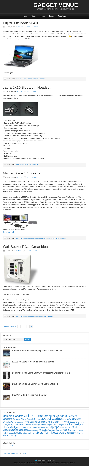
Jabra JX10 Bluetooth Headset (26, 87)
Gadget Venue (55, 5)
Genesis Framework (53, 463)
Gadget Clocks (44, 422)
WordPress (65, 463)
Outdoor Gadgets (33, 430)
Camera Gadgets (13, 415)
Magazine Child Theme (35, 463)
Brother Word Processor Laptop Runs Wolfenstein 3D (37, 351)
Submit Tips (7, 453)
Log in (72, 463)
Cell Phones (33, 416)
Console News (19, 419)
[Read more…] (8, 232)
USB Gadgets (66, 432)
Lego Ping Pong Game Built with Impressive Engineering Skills (41, 373)
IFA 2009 (23, 427)
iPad (29, 427)
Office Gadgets (39, 79)
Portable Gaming (55, 430)
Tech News (62, 16)
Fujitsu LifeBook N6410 (21, 23)
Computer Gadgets (23, 238)
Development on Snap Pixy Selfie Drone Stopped (35, 384)
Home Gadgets (11, 427)
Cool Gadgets (21, 79)
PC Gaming (43, 430)
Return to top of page (46, 460)
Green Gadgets (58, 425)
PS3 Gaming (69, 430)
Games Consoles (23, 424)
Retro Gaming (79, 430)
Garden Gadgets (46, 425)
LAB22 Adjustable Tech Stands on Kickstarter (33, 362)
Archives (24, 453)
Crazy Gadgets (73, 419)
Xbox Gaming (10, 435)
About (33, 16)
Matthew (19, 27)
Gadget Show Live (77, 422)
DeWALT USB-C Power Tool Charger (29, 395)
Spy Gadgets (29, 433)
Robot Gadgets (9, 433)
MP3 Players (66, 427)
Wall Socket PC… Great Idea (25, 247)
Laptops (30, 79)
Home (25, 16)
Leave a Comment (32, 27)
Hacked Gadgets (74, 424)
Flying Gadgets (30, 422)
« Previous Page (10, 326)
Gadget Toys (9, 424)
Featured (20, 422)
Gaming (36, 424)
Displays (44, 238)
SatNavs (20, 433)
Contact (42, 16)
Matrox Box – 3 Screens (21, 173)
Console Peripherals (35, 419)
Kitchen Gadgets (40, 427)
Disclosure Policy (9, 446)
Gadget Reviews (61, 422)
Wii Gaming (79, 433)
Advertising (16, 453)
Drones (16, 422)
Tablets (51, 16)
